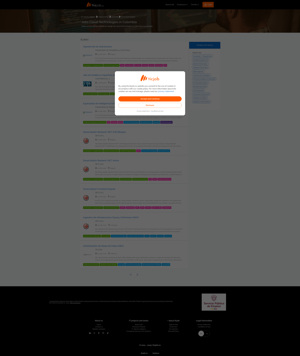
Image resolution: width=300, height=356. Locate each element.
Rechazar (150, 105)
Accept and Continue (150, 99)
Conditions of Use (157, 111)
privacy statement (166, 91)
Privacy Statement (143, 111)
